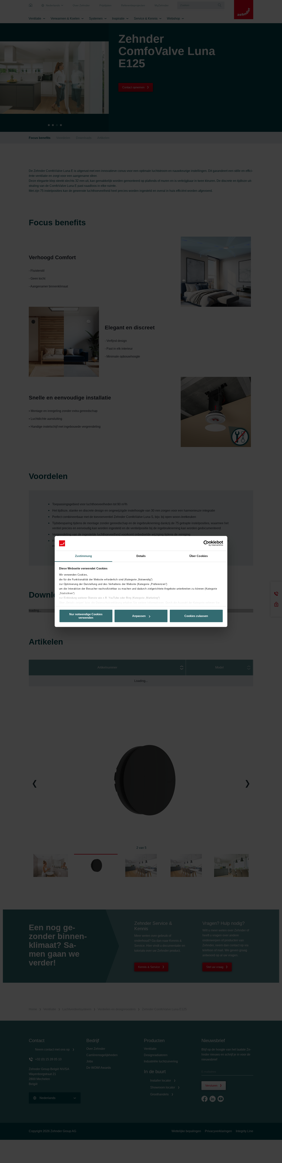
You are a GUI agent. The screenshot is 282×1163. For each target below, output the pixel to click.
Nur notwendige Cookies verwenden (85, 616)
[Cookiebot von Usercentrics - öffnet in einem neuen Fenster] (206, 543)
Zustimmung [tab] (83, 556)
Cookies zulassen (196, 616)
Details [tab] (141, 556)
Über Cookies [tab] (198, 556)
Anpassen (139, 616)
